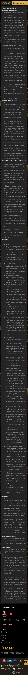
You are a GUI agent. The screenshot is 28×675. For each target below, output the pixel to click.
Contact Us (4, 633)
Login (17, 3)
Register (22, 3)
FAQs (2, 640)
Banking (3, 638)
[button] (14, 3)
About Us (3, 635)
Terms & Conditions (6, 643)
